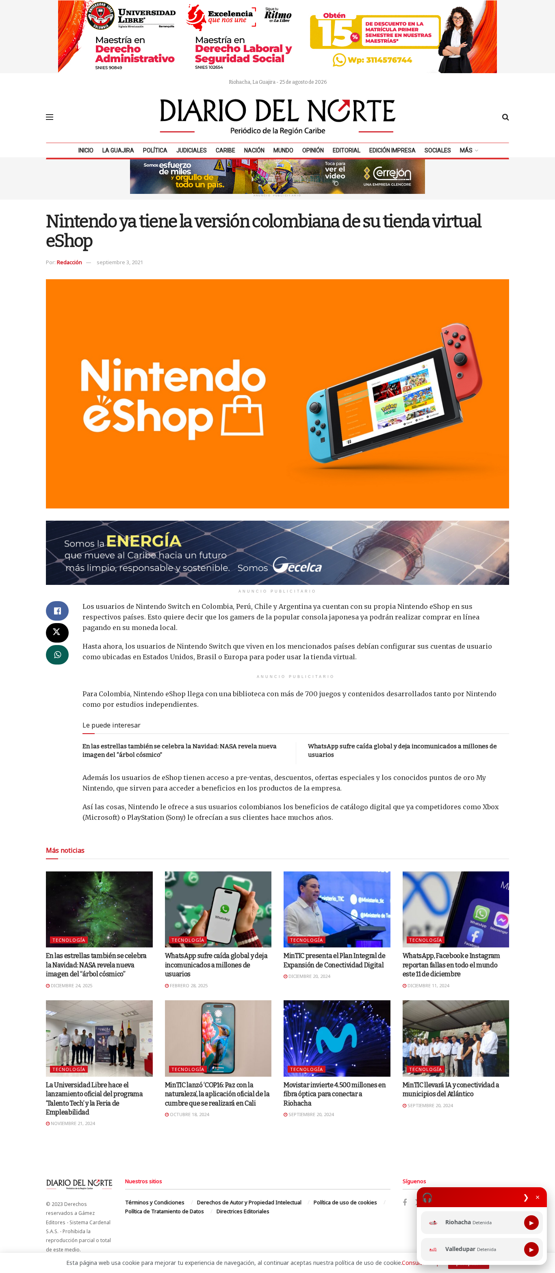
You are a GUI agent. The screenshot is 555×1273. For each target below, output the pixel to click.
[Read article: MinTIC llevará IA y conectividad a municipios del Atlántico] (456, 1038)
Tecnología (68, 940)
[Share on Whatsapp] (57, 655)
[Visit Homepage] (278, 117)
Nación (254, 150)
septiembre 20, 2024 (310, 1114)
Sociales (438, 150)
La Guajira (118, 150)
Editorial (346, 150)
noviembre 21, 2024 (72, 1123)
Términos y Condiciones (154, 1202)
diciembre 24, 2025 (71, 985)
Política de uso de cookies (345, 1202)
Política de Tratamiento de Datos (164, 1211)
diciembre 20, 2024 (308, 976)
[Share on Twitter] (57, 633)
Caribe (225, 150)
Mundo (283, 150)
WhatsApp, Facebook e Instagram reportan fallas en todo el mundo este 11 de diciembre (451, 965)
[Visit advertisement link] (277, 36)
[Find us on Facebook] (405, 1203)
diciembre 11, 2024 (427, 985)
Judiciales (191, 150)
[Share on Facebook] (57, 611)
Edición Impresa (392, 150)
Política (155, 150)
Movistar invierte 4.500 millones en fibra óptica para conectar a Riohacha (335, 1094)
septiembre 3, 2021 (120, 262)
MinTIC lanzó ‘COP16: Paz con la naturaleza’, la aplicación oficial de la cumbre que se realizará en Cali (217, 1094)
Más (466, 150)
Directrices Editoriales (243, 1211)
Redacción (69, 262)
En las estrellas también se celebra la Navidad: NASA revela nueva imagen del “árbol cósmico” (96, 965)
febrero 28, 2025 (188, 985)
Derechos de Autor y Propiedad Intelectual (249, 1202)
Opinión (313, 150)
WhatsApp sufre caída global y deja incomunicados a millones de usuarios (216, 965)
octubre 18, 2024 (189, 1114)
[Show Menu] (49, 117)
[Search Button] (505, 117)
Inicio (85, 150)
